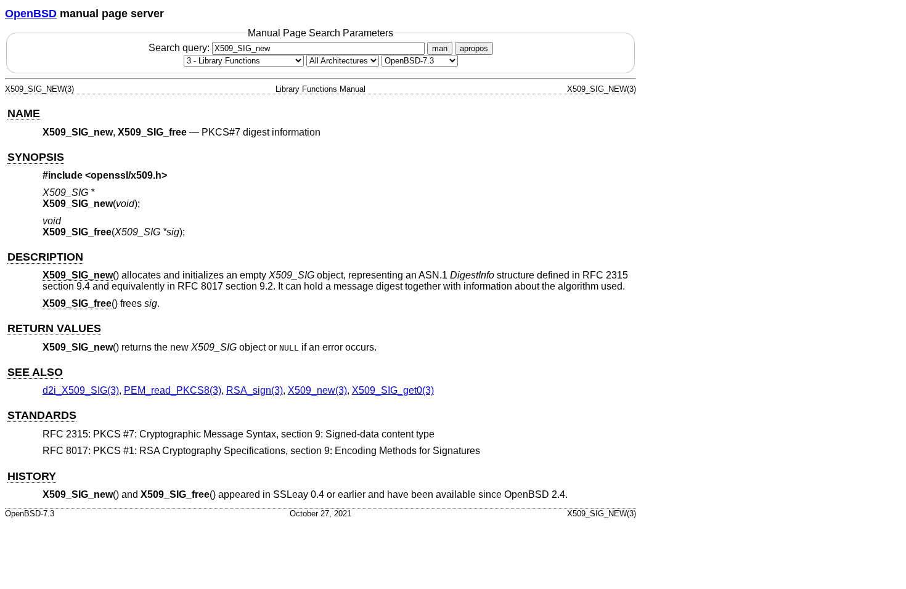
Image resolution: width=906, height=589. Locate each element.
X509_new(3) (317, 390)
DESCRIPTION (45, 257)
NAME (23, 113)
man (439, 48)
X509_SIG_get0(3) (393, 390)
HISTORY (31, 476)
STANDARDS (41, 415)
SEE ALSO (35, 372)
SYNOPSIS (35, 157)
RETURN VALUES (54, 328)
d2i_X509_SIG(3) (81, 390)
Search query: (180, 48)
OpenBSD (31, 13)
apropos (474, 48)
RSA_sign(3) (254, 390)
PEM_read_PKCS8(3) (172, 390)
